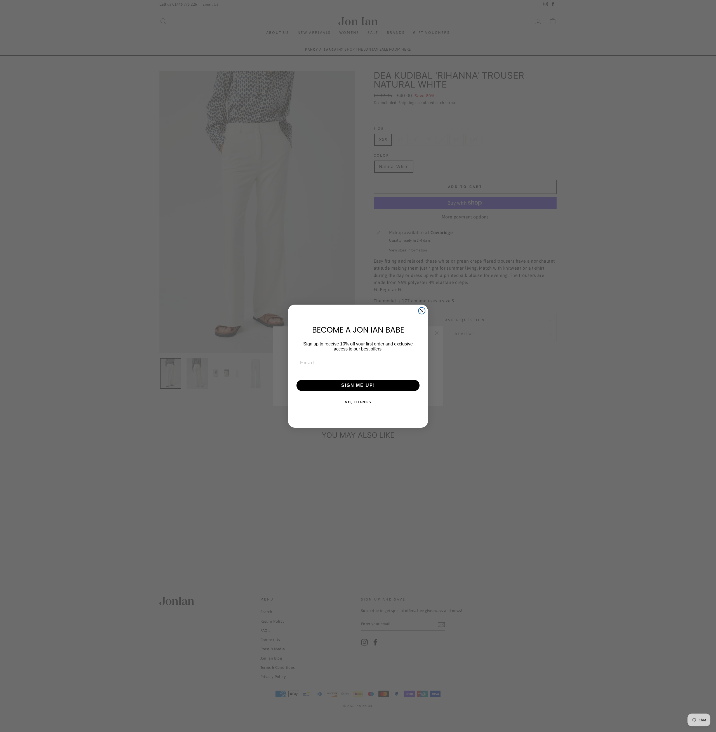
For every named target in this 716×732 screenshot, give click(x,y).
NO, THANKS (358, 402)
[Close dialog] (421, 310)
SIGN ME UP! (358, 385)
